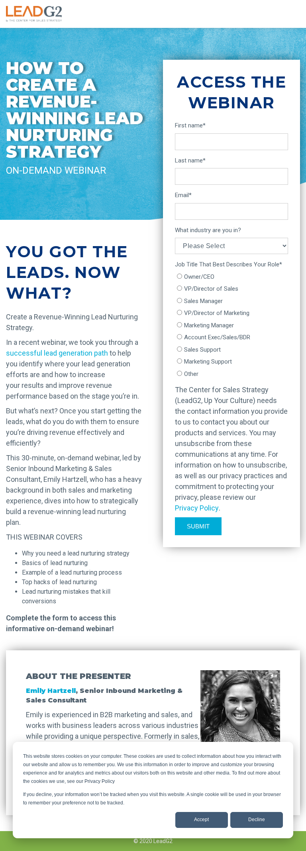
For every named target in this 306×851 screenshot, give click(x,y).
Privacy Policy (197, 508)
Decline (256, 819)
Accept (201, 819)
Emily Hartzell (51, 690)
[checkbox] (231, 325)
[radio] (231, 277)
